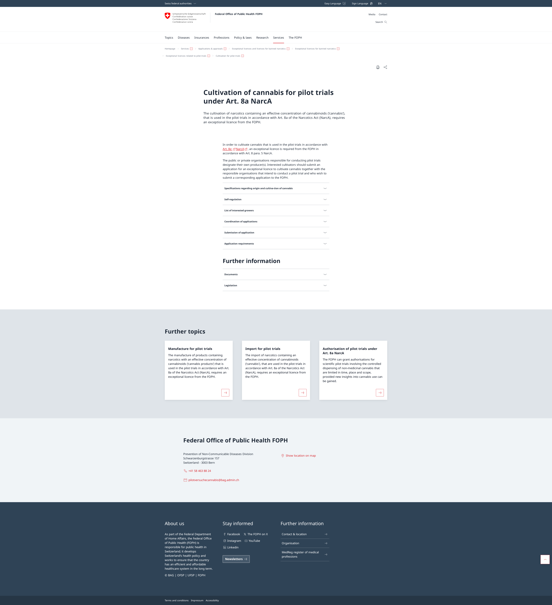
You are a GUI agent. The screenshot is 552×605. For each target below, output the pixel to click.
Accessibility (212, 600)
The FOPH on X (258, 534)
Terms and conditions (177, 600)
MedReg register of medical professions (300, 554)
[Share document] (385, 67)
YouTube (254, 541)
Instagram (234, 541)
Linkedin (232, 547)
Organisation (290, 543)
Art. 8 (227, 149)
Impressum (197, 600)
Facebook (233, 534)
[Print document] (378, 67)
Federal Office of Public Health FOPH (238, 14)
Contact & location (294, 534)
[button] (169, 37)
